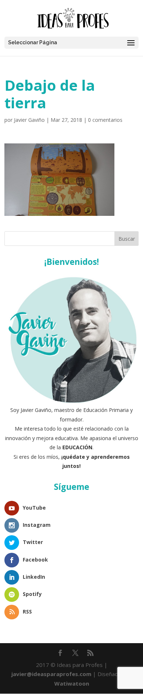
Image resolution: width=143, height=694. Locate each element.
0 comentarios (105, 119)
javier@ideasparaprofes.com (51, 674)
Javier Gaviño (29, 119)
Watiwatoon (71, 683)
